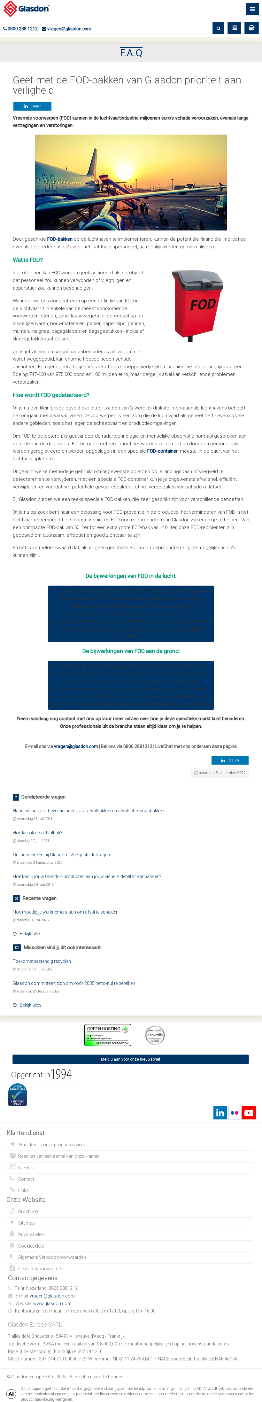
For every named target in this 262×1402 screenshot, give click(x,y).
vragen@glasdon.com (68, 28)
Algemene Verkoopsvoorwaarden (52, 1257)
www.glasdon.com (52, 1303)
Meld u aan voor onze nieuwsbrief (130, 1059)
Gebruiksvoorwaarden (40, 1268)
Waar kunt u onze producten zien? (52, 1144)
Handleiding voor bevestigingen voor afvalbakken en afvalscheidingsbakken (88, 810)
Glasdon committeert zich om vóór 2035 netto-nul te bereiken (74, 983)
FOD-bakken (60, 239)
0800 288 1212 (22, 28)
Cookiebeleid (31, 1246)
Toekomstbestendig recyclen (42, 961)
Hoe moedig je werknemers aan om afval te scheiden (66, 912)
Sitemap (26, 1223)
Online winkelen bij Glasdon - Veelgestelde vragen (61, 854)
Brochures (29, 1211)
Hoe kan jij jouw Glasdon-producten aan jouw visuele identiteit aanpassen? (87, 876)
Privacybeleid (31, 1234)
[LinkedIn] (220, 1112)
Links (23, 1190)
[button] (251, 28)
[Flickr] (234, 1112)
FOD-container (162, 451)
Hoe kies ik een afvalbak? (37, 832)
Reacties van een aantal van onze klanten (59, 1156)
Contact (26, 1179)
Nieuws (25, 1167)
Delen (35, 106)
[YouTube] (249, 1112)
